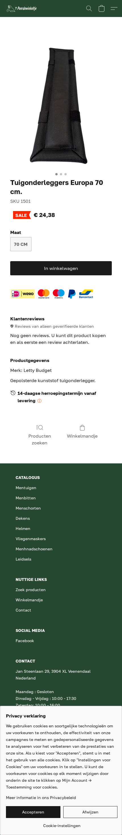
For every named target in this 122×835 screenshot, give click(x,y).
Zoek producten (31, 589)
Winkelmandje (82, 436)
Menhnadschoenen (34, 548)
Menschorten (28, 508)
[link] (61, 823)
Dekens (23, 518)
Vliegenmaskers (31, 538)
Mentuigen (26, 487)
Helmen (23, 528)
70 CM (21, 244)
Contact (23, 610)
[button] (22, 8)
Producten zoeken (39, 439)
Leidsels (23, 559)
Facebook (25, 640)
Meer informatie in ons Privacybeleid (41, 797)
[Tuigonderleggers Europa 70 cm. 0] (61, 101)
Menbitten (26, 497)
